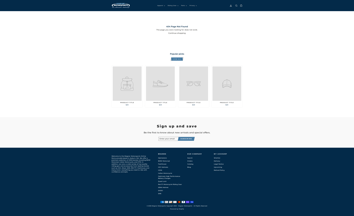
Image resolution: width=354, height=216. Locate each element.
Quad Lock (162, 181)
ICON (160, 170)
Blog (189, 167)
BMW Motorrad (164, 161)
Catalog (190, 164)
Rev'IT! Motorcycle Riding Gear (170, 184)
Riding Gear (172, 5)
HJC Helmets (163, 167)
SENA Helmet (163, 187)
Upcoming (218, 167)
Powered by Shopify (177, 209)
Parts (183, 5)
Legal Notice (219, 164)
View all (177, 59)
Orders (190, 161)
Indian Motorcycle (165, 173)
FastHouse (162, 164)
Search (190, 158)
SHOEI (160, 190)
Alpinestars (162, 158)
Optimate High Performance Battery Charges (169, 177)
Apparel (160, 5)
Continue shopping (177, 33)
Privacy (192, 5)
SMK (160, 193)
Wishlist (217, 158)
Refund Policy (219, 170)
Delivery (217, 161)
